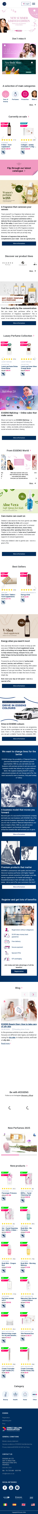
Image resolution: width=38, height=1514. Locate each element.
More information (19, 243)
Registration (19, 971)
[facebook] (5, 1487)
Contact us (7, 1454)
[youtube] (11, 1487)
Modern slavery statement (10, 1441)
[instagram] (17, 1487)
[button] (6, 30)
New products (18, 1165)
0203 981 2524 (6, 1467)
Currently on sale (18, 116)
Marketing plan (6, 1420)
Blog (18, 987)
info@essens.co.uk (8, 1473)
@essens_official (27, 1095)
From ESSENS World (18, 450)
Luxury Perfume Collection (18, 335)
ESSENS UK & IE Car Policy (21, 1447)
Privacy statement (7, 1447)
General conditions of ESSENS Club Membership (17, 1444)
